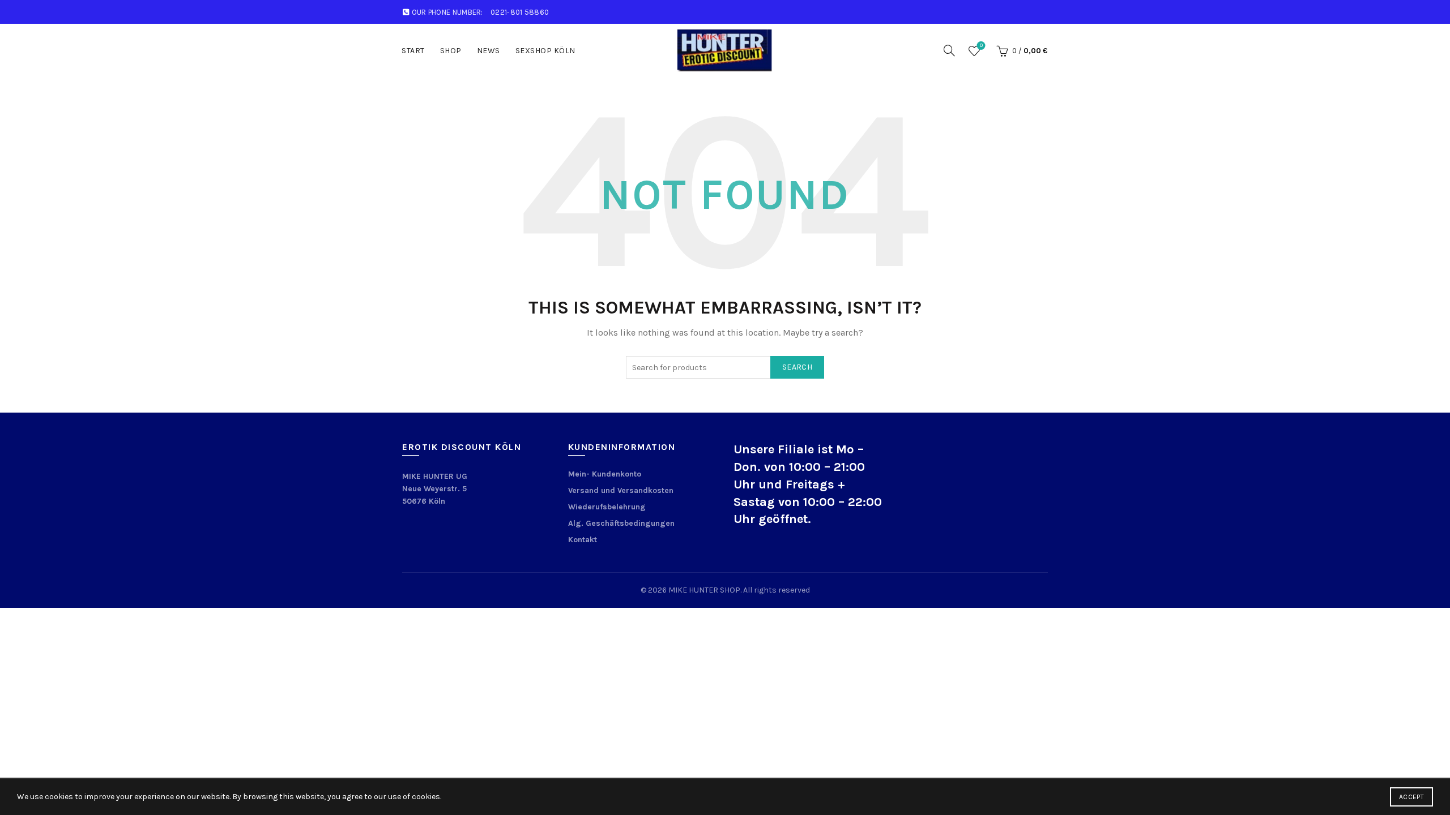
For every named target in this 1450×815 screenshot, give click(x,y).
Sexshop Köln (545, 50)
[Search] (949, 50)
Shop (451, 50)
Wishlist (981, 45)
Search (797, 367)
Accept (1411, 797)
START (413, 50)
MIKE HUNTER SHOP (704, 590)
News (488, 50)
